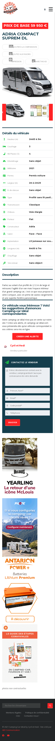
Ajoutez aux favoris (21, 54)
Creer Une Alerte (27, 336)
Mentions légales (13, 712)
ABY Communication (11, 730)
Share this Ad (40, 61)
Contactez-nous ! (31, 715)
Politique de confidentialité (37, 712)
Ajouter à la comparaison (24, 47)
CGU (18, 715)
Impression (16, 61)
